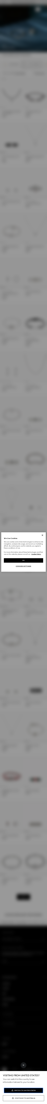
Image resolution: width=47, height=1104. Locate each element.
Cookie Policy (36, 554)
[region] (23, 552)
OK (23, 560)
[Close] (23, 1065)
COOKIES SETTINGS (23, 566)
